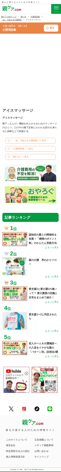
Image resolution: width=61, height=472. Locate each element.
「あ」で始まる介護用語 (11, 20)
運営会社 (10, 445)
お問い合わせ (41, 451)
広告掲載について (43, 439)
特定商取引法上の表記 (18, 451)
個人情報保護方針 (15, 456)
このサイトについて (16, 439)
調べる (23, 17)
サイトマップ (41, 456)
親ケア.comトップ (8, 17)
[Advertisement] (30, 74)
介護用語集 (35, 17)
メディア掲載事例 (43, 445)
